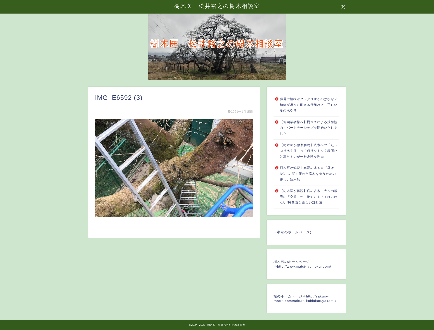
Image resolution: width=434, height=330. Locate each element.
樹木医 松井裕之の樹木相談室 (217, 5)
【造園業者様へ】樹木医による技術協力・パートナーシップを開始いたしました (308, 127)
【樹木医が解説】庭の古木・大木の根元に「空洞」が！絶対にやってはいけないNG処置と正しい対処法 (308, 196)
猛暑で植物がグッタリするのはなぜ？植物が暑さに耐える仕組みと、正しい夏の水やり (308, 104)
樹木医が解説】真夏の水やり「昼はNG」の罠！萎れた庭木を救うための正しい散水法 (308, 173)
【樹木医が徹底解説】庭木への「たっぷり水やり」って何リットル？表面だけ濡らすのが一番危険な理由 (308, 150)
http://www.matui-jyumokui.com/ (304, 266)
